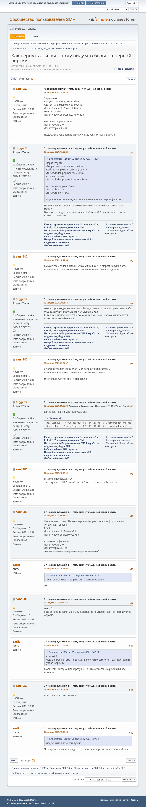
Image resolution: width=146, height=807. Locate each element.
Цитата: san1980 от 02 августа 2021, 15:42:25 (74, 158)
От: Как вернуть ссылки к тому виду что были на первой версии (80, 148)
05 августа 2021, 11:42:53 (56, 602)
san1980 (21, 89)
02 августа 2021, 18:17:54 (56, 260)
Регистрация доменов (118, 227)
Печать (131, 78)
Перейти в (78, 779)
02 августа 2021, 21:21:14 (56, 302)
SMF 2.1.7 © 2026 (15, 800)
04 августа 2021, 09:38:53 (56, 515)
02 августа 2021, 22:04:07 (56, 363)
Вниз (13, 78)
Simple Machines (31, 800)
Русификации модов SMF (119, 224)
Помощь (104, 799)
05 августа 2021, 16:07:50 (56, 689)
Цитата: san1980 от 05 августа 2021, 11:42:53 (74, 652)
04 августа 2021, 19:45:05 (56, 568)
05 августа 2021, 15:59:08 (56, 645)
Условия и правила (119, 799)
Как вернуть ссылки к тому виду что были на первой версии (78, 88)
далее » (130, 68)
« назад (118, 68)
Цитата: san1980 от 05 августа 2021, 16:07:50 (74, 738)
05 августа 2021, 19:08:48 (56, 732)
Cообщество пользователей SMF (42, 19)
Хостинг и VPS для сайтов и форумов (119, 232)
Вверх (14, 760)
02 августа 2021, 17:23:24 (56, 151)
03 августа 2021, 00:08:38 (56, 405)
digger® (21, 148)
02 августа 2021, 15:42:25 (56, 92)
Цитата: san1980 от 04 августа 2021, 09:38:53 (74, 575)
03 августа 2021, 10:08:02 (56, 473)
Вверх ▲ (135, 799)
